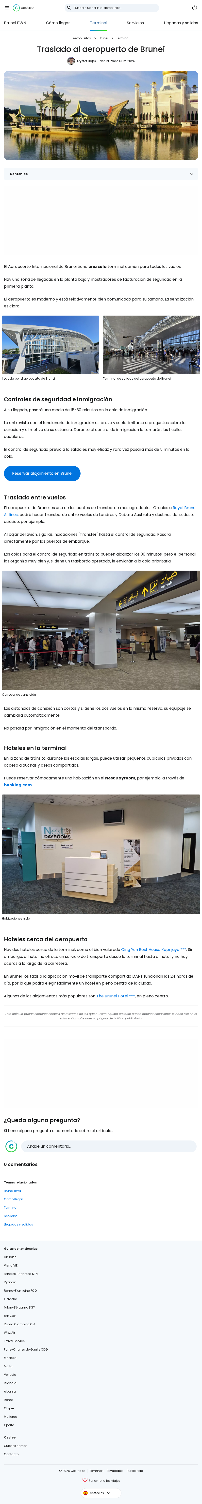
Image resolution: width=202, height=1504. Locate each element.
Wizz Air (9, 1333)
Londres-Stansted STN (21, 1274)
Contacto (11, 1454)
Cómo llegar (58, 23)
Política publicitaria (128, 1018)
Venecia (10, 1375)
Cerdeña (10, 1299)
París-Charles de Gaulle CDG (26, 1349)
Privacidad (115, 1471)
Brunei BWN (15, 23)
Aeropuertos (82, 38)
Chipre (9, 1408)
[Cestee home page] (23, 8)
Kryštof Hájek (86, 61)
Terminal (98, 23)
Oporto (9, 1425)
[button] (7, 8)
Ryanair (10, 1282)
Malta (8, 1366)
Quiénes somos (15, 1446)
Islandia (10, 1383)
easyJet (10, 1316)
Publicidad (135, 1471)
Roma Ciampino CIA (19, 1324)
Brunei (103, 38)
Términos (96, 1471)
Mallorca (10, 1417)
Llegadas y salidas (181, 23)
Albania (10, 1391)
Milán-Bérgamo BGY (19, 1307)
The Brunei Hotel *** (115, 996)
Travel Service (14, 1341)
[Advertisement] (101, 220)
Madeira (10, 1358)
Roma (8, 1400)
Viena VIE (10, 1265)
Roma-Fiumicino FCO (20, 1291)
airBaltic (10, 1257)
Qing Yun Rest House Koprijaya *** (153, 949)
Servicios (135, 23)
